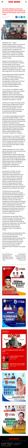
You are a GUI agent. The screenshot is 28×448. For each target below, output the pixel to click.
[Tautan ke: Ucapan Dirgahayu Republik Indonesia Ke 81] (14, 341)
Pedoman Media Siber (6, 445)
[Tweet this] (19, 17)
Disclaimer (3, 444)
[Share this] (16, 17)
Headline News (5, 17)
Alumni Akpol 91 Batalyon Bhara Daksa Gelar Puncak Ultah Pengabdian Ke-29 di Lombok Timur (20, 257)
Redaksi (9, 444)
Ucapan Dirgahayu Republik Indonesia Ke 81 (13, 350)
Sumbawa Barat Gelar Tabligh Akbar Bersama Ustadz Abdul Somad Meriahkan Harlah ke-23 (17, 364)
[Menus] (2, 1)
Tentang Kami (18, 443)
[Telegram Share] (22, 17)
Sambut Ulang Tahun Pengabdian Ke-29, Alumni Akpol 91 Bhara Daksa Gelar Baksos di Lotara (7, 257)
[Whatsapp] (24, 17)
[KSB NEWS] (14, 1)
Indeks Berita (16, 444)
